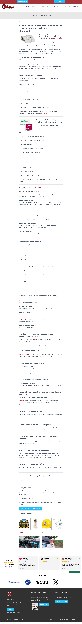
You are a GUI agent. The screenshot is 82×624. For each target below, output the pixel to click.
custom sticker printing (42, 63)
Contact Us (74, 6)
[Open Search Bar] (79, 7)
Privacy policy (51, 619)
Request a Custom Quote (30, 508)
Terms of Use (58, 619)
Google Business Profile (66, 619)
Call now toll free (62, 601)
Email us (11, 609)
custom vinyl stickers (27, 193)
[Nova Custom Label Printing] (8, 7)
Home (27, 6)
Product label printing (25, 300)
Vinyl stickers (22, 400)
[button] (81, 563)
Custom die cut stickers (28, 285)
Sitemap (21, 619)
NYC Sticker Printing (24, 354)
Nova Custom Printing (15, 619)
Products (33, 6)
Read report (43, 604)
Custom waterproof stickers (26, 319)
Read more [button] (21, 568)
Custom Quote (56, 6)
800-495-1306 (57, 39)
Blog (68, 6)
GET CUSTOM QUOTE (22, 1)
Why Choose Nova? (44, 6)
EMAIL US (59, 1)
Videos (64, 6)
